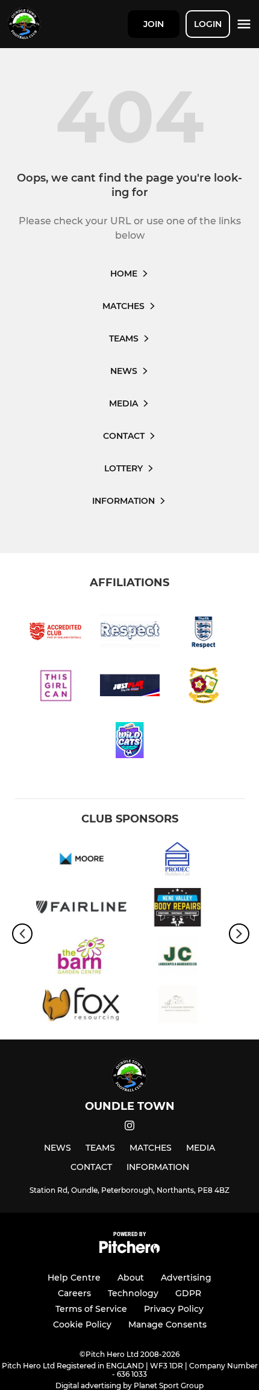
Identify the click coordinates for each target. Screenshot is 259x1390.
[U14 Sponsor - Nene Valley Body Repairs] (178, 909)
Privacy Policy (174, 1308)
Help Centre (74, 1277)
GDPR (188, 1293)
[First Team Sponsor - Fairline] (81, 909)
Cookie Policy (82, 1324)
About (130, 1277)
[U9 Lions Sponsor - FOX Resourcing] (81, 1006)
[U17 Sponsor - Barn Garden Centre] (81, 958)
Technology (133, 1293)
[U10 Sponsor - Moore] (81, 860)
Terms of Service (91, 1308)
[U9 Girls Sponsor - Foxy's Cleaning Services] (178, 1006)
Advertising (186, 1277)
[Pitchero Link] (129, 1250)
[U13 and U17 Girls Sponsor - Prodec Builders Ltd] (178, 860)
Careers (74, 1293)
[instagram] (129, 1127)
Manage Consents (167, 1324)
